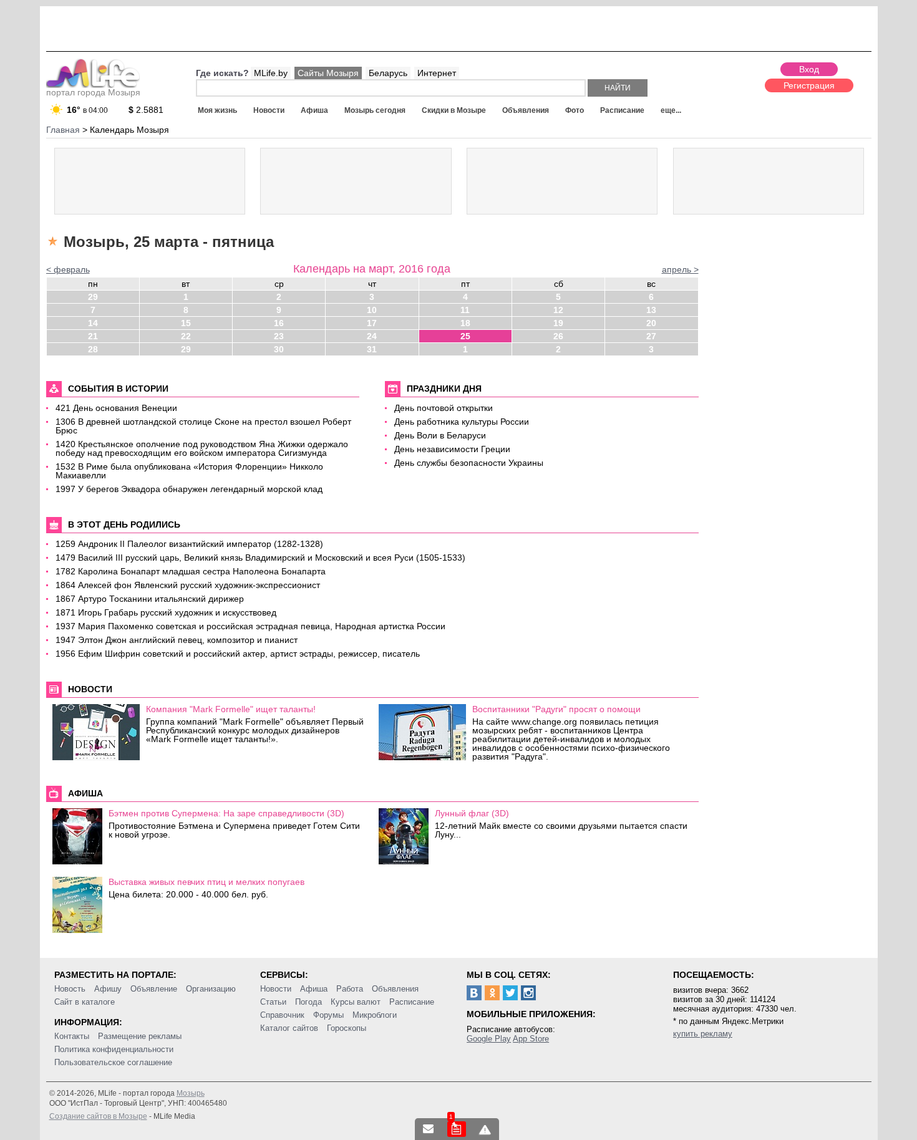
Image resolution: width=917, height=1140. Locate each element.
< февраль (68, 269)
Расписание (622, 110)
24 (372, 336)
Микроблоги (374, 1015)
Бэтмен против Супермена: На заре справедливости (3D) (226, 813)
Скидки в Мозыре (454, 110)
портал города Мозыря (93, 92)
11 (465, 310)
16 (279, 323)
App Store (531, 1038)
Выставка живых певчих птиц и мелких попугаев (206, 882)
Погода (308, 1002)
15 (186, 323)
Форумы (328, 1015)
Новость (69, 988)
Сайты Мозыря (328, 73)
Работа (349, 988)
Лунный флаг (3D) (472, 813)
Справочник (282, 1015)
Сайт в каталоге (84, 1002)
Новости (268, 110)
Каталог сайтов (289, 1028)
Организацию (211, 988)
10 (372, 310)
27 (651, 336)
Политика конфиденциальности (113, 1049)
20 (651, 323)
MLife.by (271, 73)
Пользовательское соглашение (113, 1062)
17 (372, 323)
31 (372, 349)
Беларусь (388, 73)
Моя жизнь (217, 110)
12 (558, 310)
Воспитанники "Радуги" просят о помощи (556, 709)
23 (279, 336)
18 (465, 323)
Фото (574, 110)
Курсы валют (356, 1002)
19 (558, 323)
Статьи (273, 1002)
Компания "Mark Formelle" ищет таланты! (231, 709)
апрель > (680, 269)
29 (93, 297)
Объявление (153, 988)
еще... (671, 110)
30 (279, 349)
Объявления (525, 110)
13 (651, 310)
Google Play (489, 1038)
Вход (809, 69)
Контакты (71, 1036)
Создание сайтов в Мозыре (98, 1116)
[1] (456, 1129)
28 (93, 349)
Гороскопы (346, 1028)
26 (558, 336)
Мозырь (191, 1093)
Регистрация (809, 85)
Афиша (314, 110)
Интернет (436, 73)
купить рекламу (702, 1033)
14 (93, 323)
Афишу (108, 988)
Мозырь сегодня (374, 110)
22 (186, 336)
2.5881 (146, 110)
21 (93, 336)
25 (465, 336)
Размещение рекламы (140, 1036)
